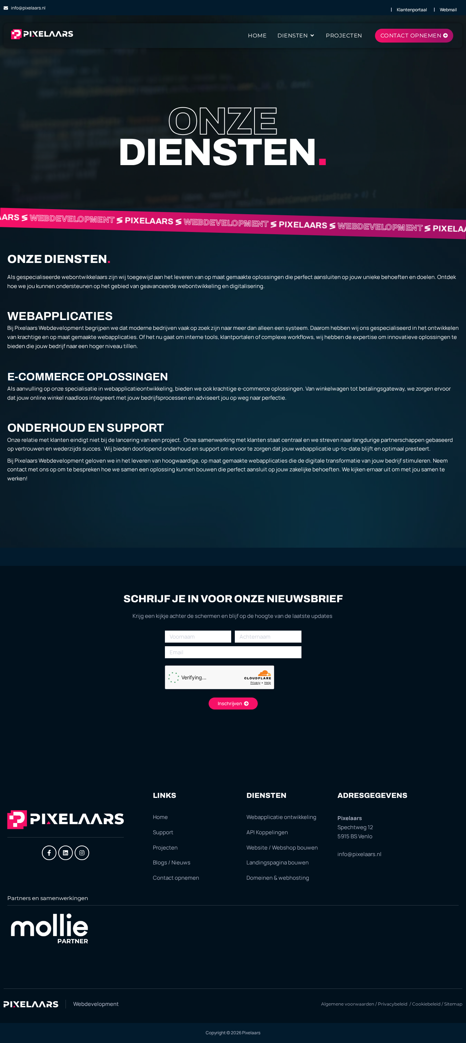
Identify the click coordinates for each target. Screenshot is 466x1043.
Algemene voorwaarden (347, 1004)
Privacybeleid (393, 1004)
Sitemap (453, 1004)
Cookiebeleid (426, 1004)
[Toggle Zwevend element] (440, 1024)
